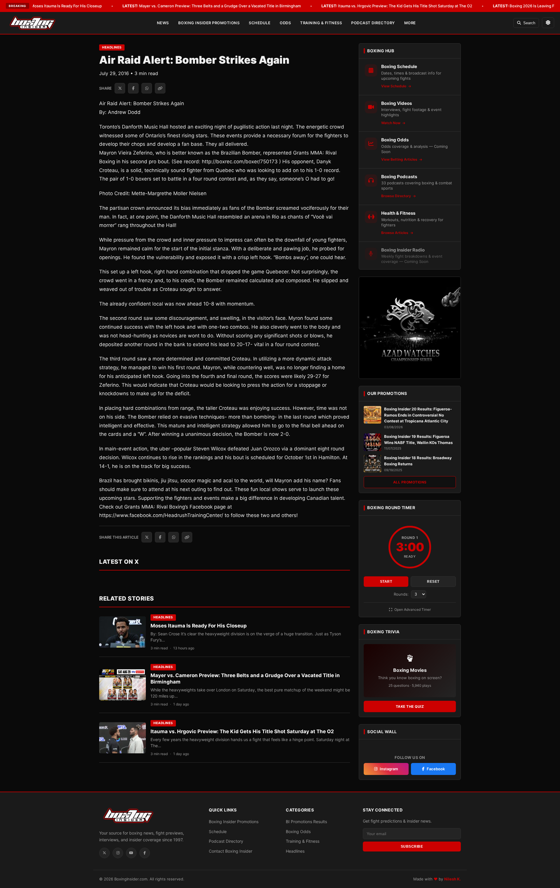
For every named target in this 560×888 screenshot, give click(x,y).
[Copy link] (160, 88)
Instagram (389, 768)
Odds (285, 22)
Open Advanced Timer (412, 609)
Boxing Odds (298, 831)
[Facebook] (144, 853)
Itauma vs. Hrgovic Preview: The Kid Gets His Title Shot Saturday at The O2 (396, 6)
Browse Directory (396, 196)
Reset (433, 582)
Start (386, 582)
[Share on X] (120, 88)
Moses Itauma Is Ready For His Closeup (58, 6)
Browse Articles (395, 232)
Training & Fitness (321, 22)
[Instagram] (118, 853)
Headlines (112, 47)
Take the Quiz (410, 706)
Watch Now (391, 123)
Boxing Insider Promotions (209, 22)
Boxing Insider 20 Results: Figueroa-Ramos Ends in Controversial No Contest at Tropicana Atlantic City (418, 415)
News (163, 22)
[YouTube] (131, 853)
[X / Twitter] (104, 853)
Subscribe (412, 846)
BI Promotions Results (306, 821)
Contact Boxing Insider (230, 851)
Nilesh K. (452, 879)
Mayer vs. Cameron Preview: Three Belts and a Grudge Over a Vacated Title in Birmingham (212, 6)
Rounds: (402, 594)
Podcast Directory (373, 22)
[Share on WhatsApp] (146, 88)
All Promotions (410, 482)
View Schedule (394, 86)
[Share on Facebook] (133, 88)
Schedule (259, 22)
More (410, 22)
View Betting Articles (399, 159)
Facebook (436, 768)
